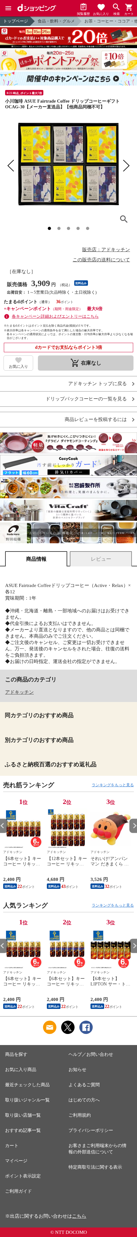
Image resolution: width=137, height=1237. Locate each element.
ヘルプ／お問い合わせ (90, 1054)
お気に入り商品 (20, 1069)
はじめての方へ (84, 1100)
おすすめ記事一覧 (23, 1130)
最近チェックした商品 (27, 1084)
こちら (79, 1216)
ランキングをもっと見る (113, 785)
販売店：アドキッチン (106, 249)
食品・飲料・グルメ (56, 21)
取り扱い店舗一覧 (23, 1115)
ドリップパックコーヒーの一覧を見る (86, 399)
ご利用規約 (79, 1115)
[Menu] (8, 8)
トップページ (15, 21)
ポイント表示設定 (23, 1176)
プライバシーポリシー (90, 1130)
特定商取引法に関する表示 (95, 1167)
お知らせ (77, 1069)
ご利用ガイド (18, 1191)
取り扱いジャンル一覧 (27, 1100)
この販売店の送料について (101, 259)
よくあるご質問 (84, 1084)
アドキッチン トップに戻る (97, 383)
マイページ (16, 1160)
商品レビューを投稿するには (96, 419)
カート (11, 1145)
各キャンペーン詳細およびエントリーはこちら (55, 316)
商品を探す (16, 1054)
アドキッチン (19, 692)
